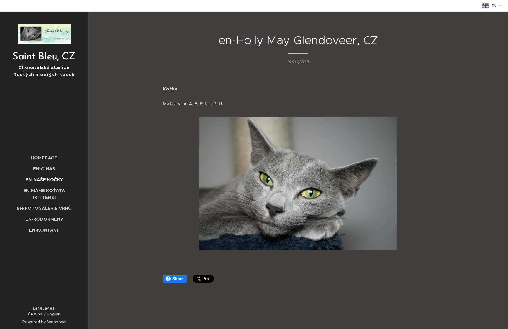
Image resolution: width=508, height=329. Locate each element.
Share (178, 278)
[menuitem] (44, 157)
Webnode (56, 321)
